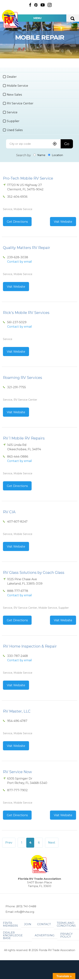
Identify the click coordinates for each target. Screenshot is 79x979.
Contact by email (19, 261)
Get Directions (17, 221)
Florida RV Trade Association (10, 19)
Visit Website (63, 221)
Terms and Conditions (66, 924)
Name (41, 155)
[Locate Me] (55, 144)
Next (51, 842)
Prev (8, 842)
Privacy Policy (66, 935)
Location (57, 155)
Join (27, 924)
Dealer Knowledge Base (13, 935)
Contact (44, 924)
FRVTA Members (10, 924)
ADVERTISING (44, 935)
